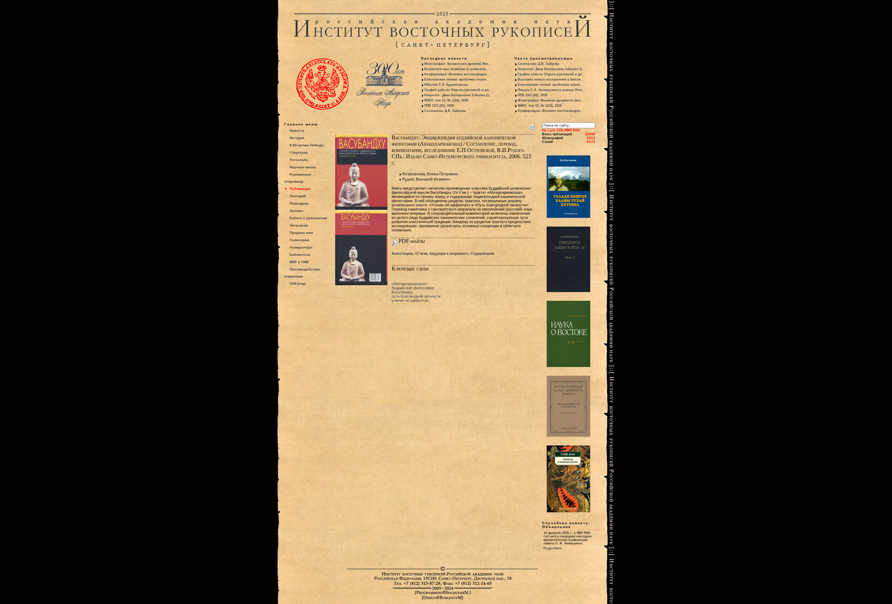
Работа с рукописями (308, 218)
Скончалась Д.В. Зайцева (445, 111)
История (297, 138)
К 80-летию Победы (307, 145)
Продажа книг (301, 233)
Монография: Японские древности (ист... (551, 100)
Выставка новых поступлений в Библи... (551, 79)
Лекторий (298, 196)
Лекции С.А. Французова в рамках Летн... (551, 90)
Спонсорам (299, 240)
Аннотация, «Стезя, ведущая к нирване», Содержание (443, 253)
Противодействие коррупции (302, 272)
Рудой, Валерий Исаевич (426, 179)
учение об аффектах (410, 300)
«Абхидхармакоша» (409, 284)
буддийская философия (413, 288)
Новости (297, 130)
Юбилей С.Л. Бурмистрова (446, 84)
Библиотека (300, 255)
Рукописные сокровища (298, 178)
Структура (299, 152)
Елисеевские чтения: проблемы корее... (457, 79)
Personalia (299, 160)
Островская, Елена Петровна (430, 174)
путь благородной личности (416, 296)
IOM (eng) (298, 283)
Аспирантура (301, 247)
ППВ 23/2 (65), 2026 (439, 105)
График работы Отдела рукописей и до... (458, 90)
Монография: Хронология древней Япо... (457, 64)
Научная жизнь (303, 167)
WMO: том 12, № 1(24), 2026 (446, 100)
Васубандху (402, 292)
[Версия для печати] (532, 126)
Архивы (296, 211)
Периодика (299, 203)
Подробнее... (554, 548)
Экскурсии (299, 225)
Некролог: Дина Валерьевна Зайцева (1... (458, 95)
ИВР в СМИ (299, 262)
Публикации (300, 189)
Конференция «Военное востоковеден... (457, 74)
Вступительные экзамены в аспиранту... (456, 69)
